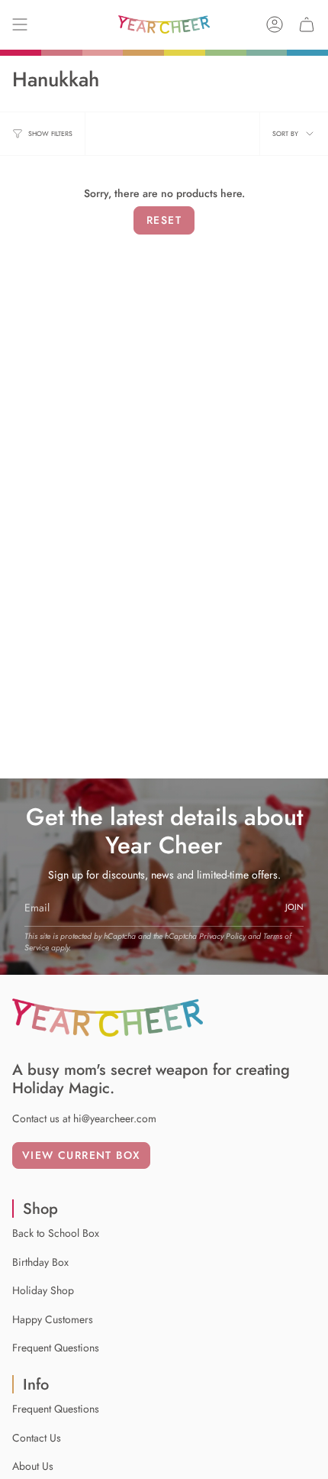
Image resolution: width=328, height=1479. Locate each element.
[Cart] (307, 24)
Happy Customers (52, 1319)
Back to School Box (55, 1233)
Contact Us (36, 1437)
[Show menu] (20, 24)
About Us (32, 1466)
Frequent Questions (55, 1347)
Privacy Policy (222, 936)
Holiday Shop (43, 1290)
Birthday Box (40, 1262)
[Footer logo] (107, 1017)
